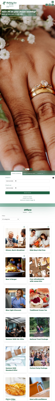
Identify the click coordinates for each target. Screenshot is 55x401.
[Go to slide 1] (26, 169)
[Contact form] (50, 5)
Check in (7, 177)
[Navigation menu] (53, 2)
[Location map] (53, 5)
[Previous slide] (24, 169)
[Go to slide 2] (28, 169)
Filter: (3, 215)
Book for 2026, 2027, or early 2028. (12, 14)
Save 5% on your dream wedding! (19, 12)
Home (25, 212)
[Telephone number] (47, 5)
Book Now (27, 192)
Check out (8, 185)
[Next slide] (31, 169)
